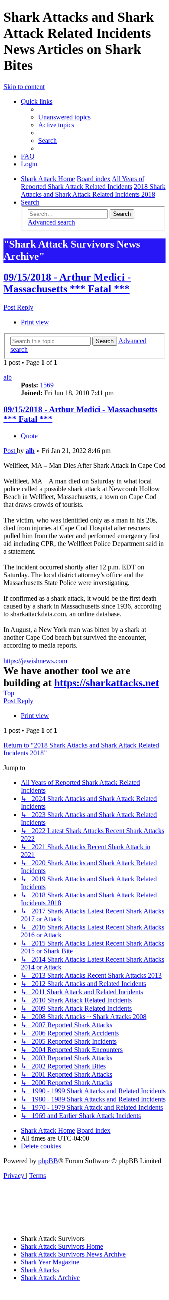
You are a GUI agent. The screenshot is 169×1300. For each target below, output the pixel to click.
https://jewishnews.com (35, 661)
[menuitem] (64, 117)
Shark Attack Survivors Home (62, 1246)
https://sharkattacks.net (106, 682)
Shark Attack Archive (50, 1277)
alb (7, 377)
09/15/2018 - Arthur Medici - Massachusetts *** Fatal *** (67, 282)
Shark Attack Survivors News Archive (73, 1254)
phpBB (48, 1160)
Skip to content (24, 86)
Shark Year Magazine (50, 1262)
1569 (47, 385)
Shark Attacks (40, 1270)
